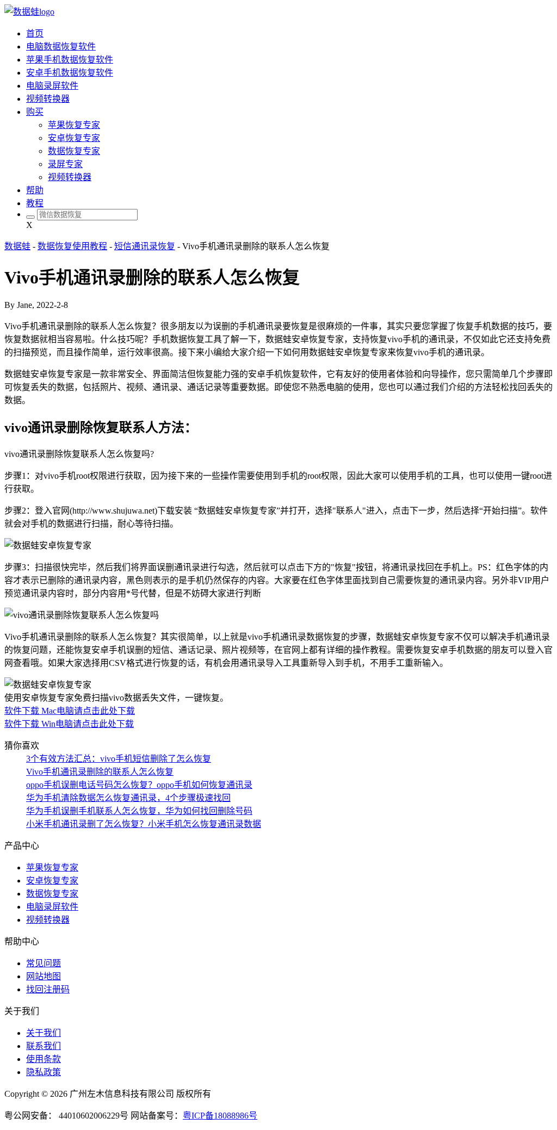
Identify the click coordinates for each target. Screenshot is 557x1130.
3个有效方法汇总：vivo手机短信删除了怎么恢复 (118, 758)
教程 (35, 203)
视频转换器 (48, 98)
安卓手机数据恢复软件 (69, 72)
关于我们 (43, 1033)
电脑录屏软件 (52, 85)
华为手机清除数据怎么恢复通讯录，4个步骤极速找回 (128, 797)
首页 (35, 33)
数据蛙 (17, 246)
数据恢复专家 (74, 151)
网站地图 (43, 976)
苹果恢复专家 (74, 124)
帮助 (35, 190)
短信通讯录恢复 (144, 246)
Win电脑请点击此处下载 (87, 723)
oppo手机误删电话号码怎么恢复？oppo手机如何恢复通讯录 (139, 784)
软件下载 (22, 710)
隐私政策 (43, 1072)
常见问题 (43, 963)
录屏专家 (65, 164)
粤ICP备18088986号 (220, 1115)
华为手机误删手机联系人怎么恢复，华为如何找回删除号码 (139, 811)
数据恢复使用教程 (72, 246)
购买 (35, 111)
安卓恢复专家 (74, 138)
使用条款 (43, 1059)
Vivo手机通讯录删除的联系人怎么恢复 (100, 771)
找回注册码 (48, 989)
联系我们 (43, 1046)
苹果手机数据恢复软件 (69, 59)
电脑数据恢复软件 (61, 46)
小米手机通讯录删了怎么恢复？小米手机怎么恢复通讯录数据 (143, 824)
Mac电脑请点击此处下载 (88, 710)
